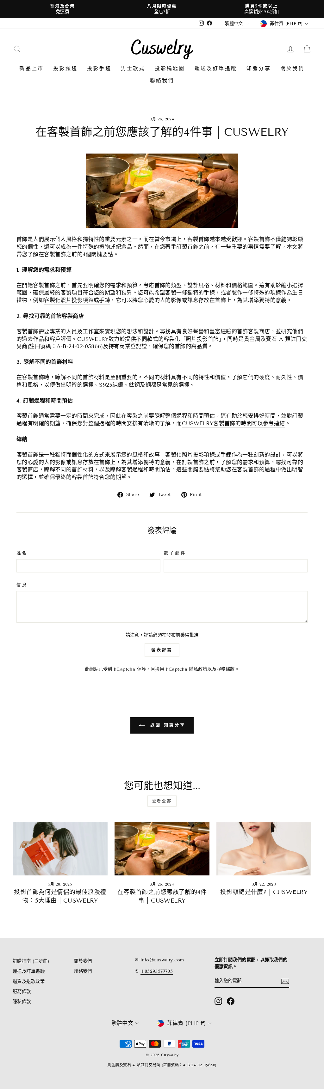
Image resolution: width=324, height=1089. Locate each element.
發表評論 (162, 649)
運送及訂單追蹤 (216, 68)
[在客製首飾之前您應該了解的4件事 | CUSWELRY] (162, 849)
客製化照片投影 (77, 300)
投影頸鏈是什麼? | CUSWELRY (264, 892)
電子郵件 (175, 553)
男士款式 (133, 68)
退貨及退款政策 (29, 981)
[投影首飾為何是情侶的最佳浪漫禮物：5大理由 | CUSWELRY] (60, 849)
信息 (22, 585)
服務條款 (225, 669)
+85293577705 (156, 971)
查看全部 (162, 801)
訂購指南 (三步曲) (31, 961)
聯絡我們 (162, 80)
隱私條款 (22, 1001)
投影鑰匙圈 (170, 68)
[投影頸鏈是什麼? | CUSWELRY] (263, 849)
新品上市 (31, 68)
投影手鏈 (99, 68)
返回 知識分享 (166, 725)
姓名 (22, 553)
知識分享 (258, 68)
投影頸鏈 (65, 68)
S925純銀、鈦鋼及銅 (125, 385)
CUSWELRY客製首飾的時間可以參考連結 (233, 423)
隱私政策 (198, 669)
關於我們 (292, 68)
